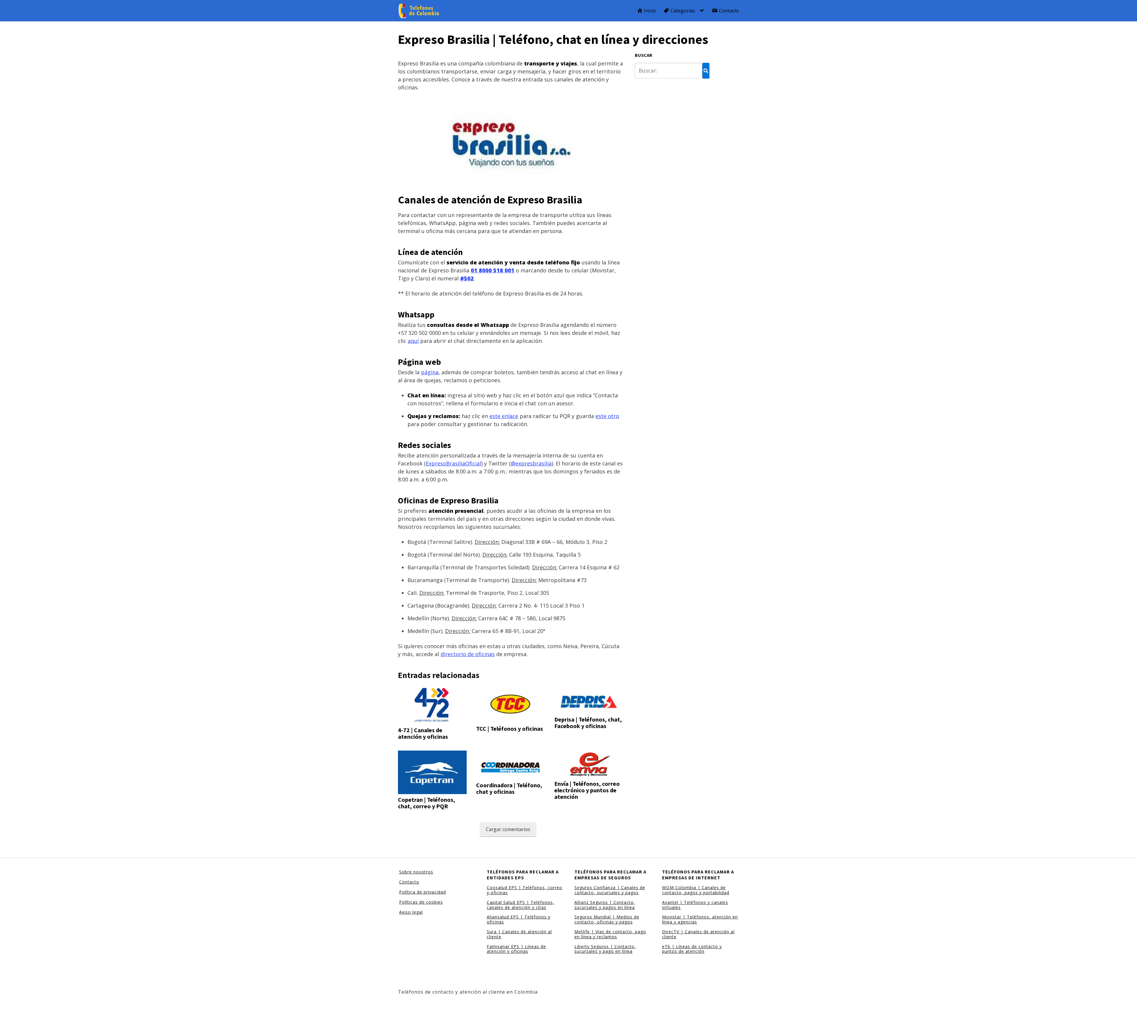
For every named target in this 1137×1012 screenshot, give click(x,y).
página (430, 372)
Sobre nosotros (416, 872)
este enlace (503, 416)
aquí (413, 340)
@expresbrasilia (531, 463)
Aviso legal (411, 912)
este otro (607, 416)
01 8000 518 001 (492, 270)
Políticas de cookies (421, 902)
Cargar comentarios (508, 829)
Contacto (409, 882)
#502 (467, 278)
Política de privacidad (422, 892)
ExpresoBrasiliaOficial (453, 463)
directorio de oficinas (468, 654)
